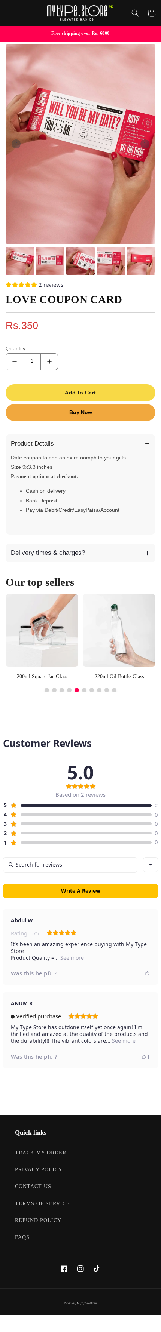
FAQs (22, 1237)
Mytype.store (87, 1303)
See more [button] (71, 957)
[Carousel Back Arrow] (16, 143)
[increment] (49, 362)
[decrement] (14, 362)
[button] (9, 13)
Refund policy (38, 1220)
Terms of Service (42, 1203)
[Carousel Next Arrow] (144, 143)
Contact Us (33, 1186)
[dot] (47, 690)
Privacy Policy (39, 1169)
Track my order (40, 1153)
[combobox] (150, 864)
